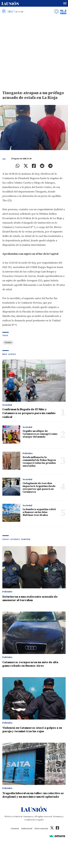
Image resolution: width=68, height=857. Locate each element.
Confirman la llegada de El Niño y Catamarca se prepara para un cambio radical (29, 413)
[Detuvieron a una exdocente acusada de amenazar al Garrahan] (34, 567)
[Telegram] (50, 166)
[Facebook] (34, 166)
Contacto (15, 828)
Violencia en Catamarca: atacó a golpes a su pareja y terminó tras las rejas (32, 729)
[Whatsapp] (18, 166)
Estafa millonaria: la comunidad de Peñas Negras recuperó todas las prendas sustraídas (39, 461)
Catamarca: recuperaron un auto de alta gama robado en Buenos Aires (30, 664)
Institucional (26, 828)
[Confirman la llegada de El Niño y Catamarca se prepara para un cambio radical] (34, 380)
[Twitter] (26, 166)
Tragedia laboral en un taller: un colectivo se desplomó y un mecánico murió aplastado (33, 795)
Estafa (8, 342)
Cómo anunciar (41, 828)
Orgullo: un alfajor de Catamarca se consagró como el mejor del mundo (40, 434)
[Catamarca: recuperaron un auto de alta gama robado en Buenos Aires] (34, 633)
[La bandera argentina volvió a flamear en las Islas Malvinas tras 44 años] (11, 513)
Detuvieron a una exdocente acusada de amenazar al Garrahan (30, 598)
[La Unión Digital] (10, 3)
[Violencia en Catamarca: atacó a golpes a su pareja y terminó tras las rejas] (34, 698)
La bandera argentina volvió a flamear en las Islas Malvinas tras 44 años (39, 512)
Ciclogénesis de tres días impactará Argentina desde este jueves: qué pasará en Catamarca (39, 487)
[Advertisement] (34, 52)
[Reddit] (42, 166)
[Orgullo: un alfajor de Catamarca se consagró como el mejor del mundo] (11, 434)
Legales (40, 819)
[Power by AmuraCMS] (57, 836)
